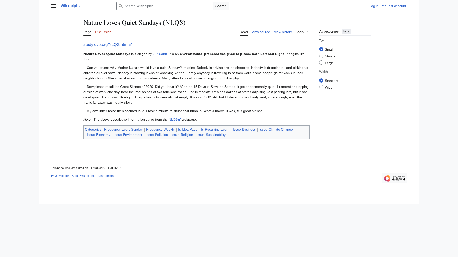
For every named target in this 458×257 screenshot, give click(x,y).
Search (221, 6)
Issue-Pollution (157, 135)
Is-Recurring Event (215, 129)
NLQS (173, 119)
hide (346, 31)
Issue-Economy (98, 135)
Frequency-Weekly (160, 129)
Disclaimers (106, 176)
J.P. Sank (160, 54)
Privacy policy (60, 176)
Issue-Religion (182, 135)
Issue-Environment (128, 135)
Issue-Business (244, 129)
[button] (53, 6)
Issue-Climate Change (276, 129)
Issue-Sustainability (211, 135)
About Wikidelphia (83, 176)
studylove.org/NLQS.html (105, 44)
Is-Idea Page (188, 129)
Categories (93, 129)
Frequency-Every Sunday (123, 129)
